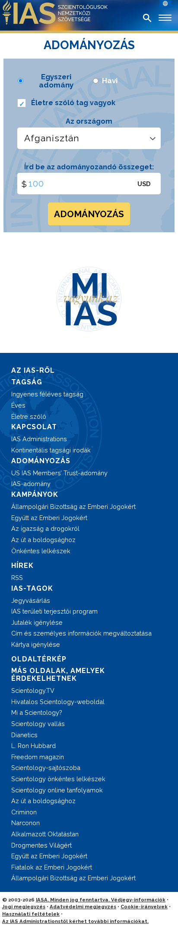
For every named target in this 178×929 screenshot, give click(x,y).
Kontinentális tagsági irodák (51, 450)
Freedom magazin (37, 757)
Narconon (25, 822)
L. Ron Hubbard (33, 745)
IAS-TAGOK (32, 588)
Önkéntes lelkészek (40, 551)
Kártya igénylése (35, 644)
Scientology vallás (38, 723)
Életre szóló (28, 416)
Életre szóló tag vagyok (73, 103)
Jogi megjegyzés (23, 907)
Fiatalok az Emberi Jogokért (51, 867)
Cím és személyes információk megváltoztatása (81, 633)
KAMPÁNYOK (34, 494)
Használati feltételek (31, 914)
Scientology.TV (32, 690)
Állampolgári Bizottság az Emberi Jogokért (73, 506)
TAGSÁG (26, 382)
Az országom (89, 121)
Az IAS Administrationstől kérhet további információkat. (75, 921)
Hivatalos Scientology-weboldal (58, 701)
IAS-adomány (31, 483)
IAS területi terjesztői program (54, 611)
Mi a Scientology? (36, 712)
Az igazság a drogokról (45, 528)
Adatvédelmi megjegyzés (83, 907)
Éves (18, 405)
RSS (17, 577)
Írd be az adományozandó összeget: (89, 167)
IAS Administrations (39, 439)
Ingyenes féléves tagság (47, 394)
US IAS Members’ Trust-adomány (59, 473)
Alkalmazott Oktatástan (45, 834)
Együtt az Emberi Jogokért (49, 517)
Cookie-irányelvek (144, 907)
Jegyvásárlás (30, 600)
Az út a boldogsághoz (43, 539)
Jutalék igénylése (37, 622)
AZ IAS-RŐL (33, 370)
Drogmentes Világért (41, 845)
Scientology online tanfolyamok (57, 790)
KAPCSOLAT (34, 427)
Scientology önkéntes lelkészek (58, 778)
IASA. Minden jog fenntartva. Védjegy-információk (100, 900)
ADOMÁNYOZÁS (89, 214)
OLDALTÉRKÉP (39, 659)
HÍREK (22, 565)
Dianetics (24, 735)
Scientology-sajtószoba (45, 767)
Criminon (24, 812)
